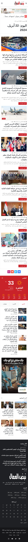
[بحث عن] (26, 4)
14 (3, 510)
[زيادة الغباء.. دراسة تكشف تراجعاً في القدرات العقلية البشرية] (21, 405)
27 (6, 516)
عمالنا (10, 495)
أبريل (17, 21)
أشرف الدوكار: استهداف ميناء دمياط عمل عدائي (21, 429)
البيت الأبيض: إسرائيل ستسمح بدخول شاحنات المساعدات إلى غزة (11, 318)
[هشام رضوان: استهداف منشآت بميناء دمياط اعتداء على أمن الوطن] (7, 423)
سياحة (17, 495)
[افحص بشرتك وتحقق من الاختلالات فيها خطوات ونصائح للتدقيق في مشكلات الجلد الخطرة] (22, 338)
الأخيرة (14, 304)
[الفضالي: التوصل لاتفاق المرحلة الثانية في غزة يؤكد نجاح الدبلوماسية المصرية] (7, 405)
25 (14, 516)
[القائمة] (2, 4)
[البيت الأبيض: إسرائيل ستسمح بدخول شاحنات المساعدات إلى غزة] (22, 318)
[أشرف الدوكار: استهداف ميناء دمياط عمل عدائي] (21, 423)
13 (6, 510)
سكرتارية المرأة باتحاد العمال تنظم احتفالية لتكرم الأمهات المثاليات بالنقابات (15, 157)
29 (25, 520)
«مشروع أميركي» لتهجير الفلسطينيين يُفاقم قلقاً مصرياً (10, 310)
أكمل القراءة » (23, 67)
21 (3, 513)
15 (25, 513)
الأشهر (23, 304)
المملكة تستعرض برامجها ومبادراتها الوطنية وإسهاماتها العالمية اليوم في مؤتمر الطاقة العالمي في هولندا (14, 57)
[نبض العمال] (19, 3)
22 (25, 516)
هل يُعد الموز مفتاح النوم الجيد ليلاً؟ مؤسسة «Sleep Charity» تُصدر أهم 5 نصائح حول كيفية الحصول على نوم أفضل (9, 349)
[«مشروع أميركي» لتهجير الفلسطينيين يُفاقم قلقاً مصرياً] (22, 311)
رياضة (24, 495)
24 (17, 516)
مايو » (21, 522)
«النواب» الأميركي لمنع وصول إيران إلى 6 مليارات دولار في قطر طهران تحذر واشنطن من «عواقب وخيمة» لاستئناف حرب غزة (9, 328)
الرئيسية (24, 21)
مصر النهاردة (22, 497)
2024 (20, 21)
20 (6, 513)
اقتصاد (23, 492)
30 (21, 520)
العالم (16, 492)
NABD (24, 52)
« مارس (25, 522)
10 (17, 510)
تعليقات (5, 304)
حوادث (10, 492)
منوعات (13, 497)
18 (14, 513)
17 (17, 513)
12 (10, 510)
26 (10, 516)
